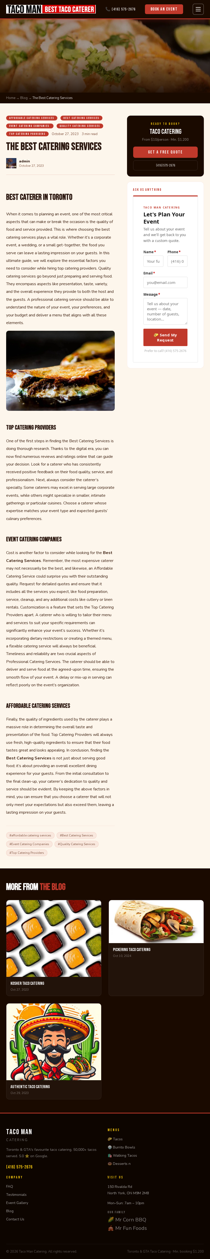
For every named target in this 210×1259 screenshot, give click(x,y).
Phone (174, 252)
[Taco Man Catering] (51, 9)
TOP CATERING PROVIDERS (27, 134)
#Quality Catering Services (76, 844)
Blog (24, 98)
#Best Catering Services (76, 835)
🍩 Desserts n (119, 1163)
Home (10, 98)
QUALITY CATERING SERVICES (80, 126)
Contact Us (15, 1219)
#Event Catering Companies (29, 844)
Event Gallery (17, 1202)
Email (149, 273)
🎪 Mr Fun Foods (127, 1228)
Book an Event (164, 9)
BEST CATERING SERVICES (81, 118)
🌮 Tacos (115, 1139)
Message (151, 294)
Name (149, 252)
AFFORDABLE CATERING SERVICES (31, 118)
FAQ (9, 1186)
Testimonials (16, 1194)
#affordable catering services (30, 835)
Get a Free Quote (165, 152)
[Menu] (198, 9)
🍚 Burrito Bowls (121, 1147)
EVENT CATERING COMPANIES (29, 126)
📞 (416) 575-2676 (120, 9)
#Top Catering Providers (26, 853)
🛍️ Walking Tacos (122, 1155)
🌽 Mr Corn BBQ (127, 1219)
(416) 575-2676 (165, 165)
